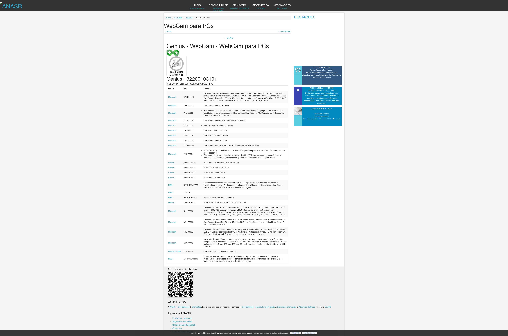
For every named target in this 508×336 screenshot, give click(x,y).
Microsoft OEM (174, 251)
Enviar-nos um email (182, 317)
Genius (171, 162)
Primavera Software (306, 306)
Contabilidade (184, 306)
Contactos (177, 328)
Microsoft (172, 97)
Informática (196, 306)
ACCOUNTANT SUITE (322, 88)
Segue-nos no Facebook (183, 324)
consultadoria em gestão (265, 306)
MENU (230, 37)
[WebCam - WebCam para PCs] (170, 52)
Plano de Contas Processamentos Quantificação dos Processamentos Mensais (321, 116)
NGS (170, 185)
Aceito (295, 333)
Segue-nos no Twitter (182, 321)
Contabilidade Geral (321, 109)
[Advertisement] (319, 43)
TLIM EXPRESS (321, 67)
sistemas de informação (286, 306)
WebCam (189, 18)
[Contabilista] (11, 4)
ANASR (168, 18)
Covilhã (328, 306)
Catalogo (178, 18)
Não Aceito (309, 333)
